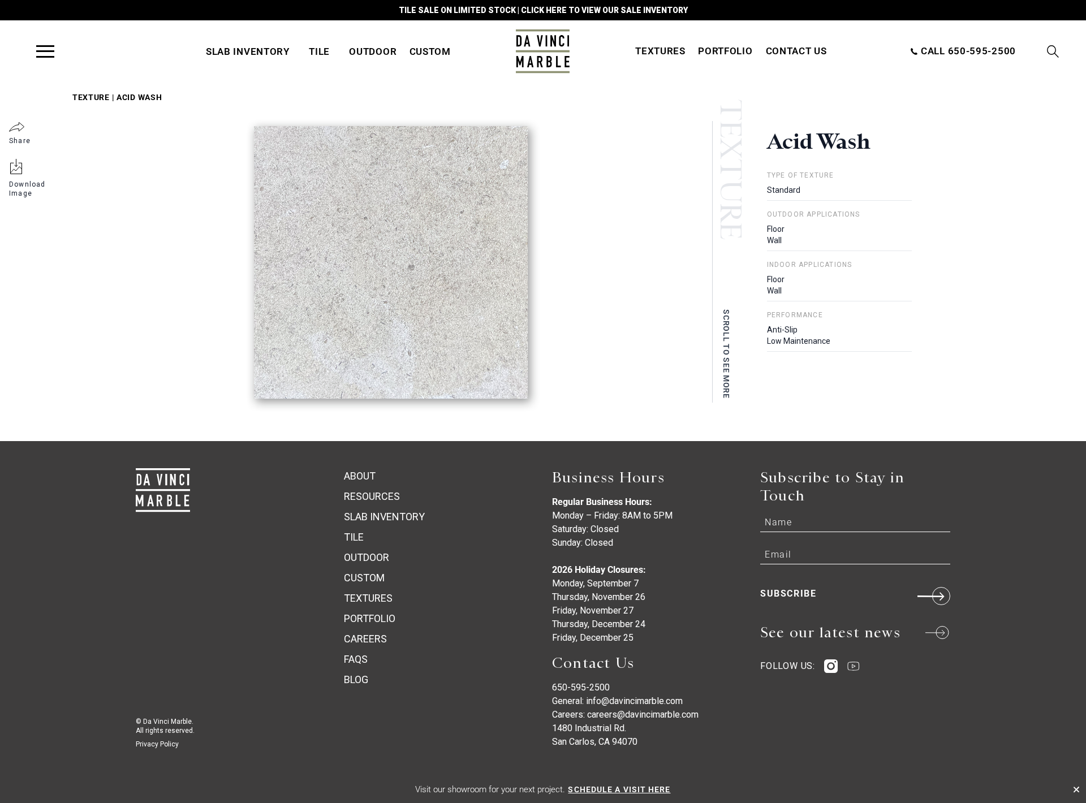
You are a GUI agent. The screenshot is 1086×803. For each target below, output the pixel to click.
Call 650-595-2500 (967, 51)
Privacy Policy (157, 744)
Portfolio (725, 51)
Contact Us (796, 51)
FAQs (356, 659)
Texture (91, 97)
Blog (356, 679)
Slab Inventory (248, 51)
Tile (319, 51)
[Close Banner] (1076, 789)
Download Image (27, 188)
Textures (660, 51)
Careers (365, 639)
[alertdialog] (543, 789)
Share (20, 141)
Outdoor (373, 51)
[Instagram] (831, 666)
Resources (372, 496)
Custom (430, 51)
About (360, 476)
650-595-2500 (581, 687)
